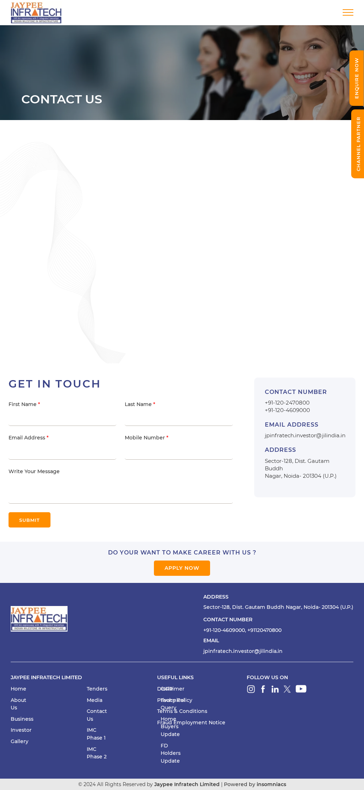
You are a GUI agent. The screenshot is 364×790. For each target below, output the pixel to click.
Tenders (97, 689)
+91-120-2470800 (287, 402)
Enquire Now (356, 78)
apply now (182, 568)
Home (18, 689)
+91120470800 (264, 630)
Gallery (19, 741)
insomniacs (271, 784)
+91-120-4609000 (287, 410)
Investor (21, 730)
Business (22, 719)
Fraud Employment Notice (191, 722)
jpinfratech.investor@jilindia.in (305, 435)
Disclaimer (170, 689)
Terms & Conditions (182, 711)
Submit (29, 520)
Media (94, 700)
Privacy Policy (174, 700)
